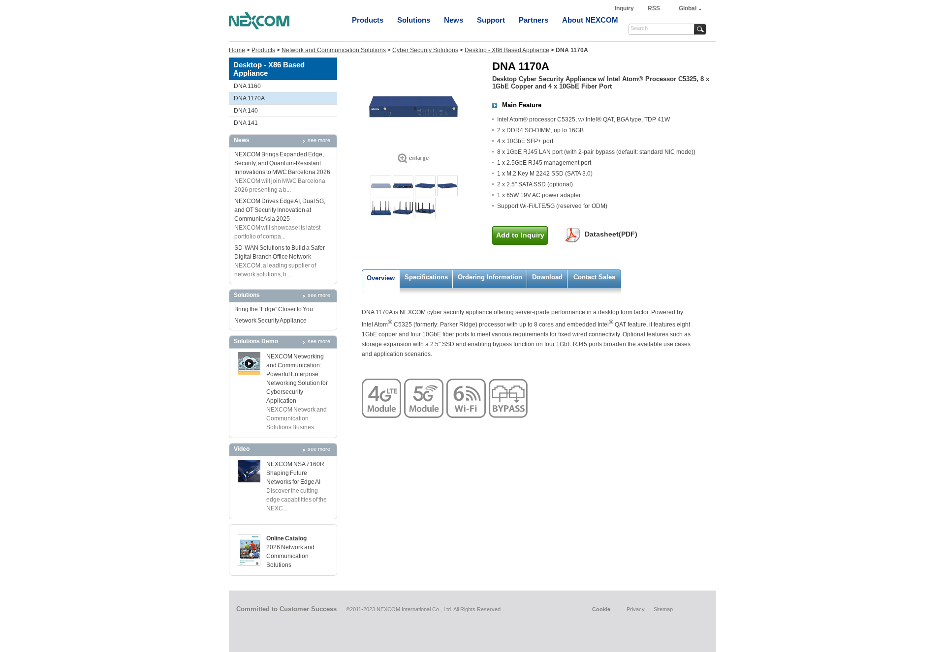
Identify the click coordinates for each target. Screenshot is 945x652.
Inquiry (625, 8)
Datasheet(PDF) (611, 234)
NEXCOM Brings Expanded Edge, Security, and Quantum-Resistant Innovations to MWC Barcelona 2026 (282, 163)
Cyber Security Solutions (425, 50)
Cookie (601, 609)
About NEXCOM (590, 20)
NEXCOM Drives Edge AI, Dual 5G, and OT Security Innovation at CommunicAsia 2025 (279, 210)
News (453, 20)
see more (319, 140)
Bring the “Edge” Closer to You (273, 309)
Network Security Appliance (270, 320)
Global (687, 8)
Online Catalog (286, 538)
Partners (533, 20)
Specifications (426, 277)
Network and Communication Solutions (334, 50)
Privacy (636, 609)
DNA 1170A (249, 98)
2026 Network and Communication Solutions (290, 556)
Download (547, 277)
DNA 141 (246, 122)
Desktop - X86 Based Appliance (507, 50)
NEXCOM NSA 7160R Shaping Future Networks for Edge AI (295, 473)
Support (491, 20)
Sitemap (663, 609)
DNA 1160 (247, 86)
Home (237, 50)
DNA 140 (246, 110)
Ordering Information (490, 277)
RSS (654, 8)
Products (367, 20)
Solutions (413, 20)
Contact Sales (594, 277)
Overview (381, 278)
